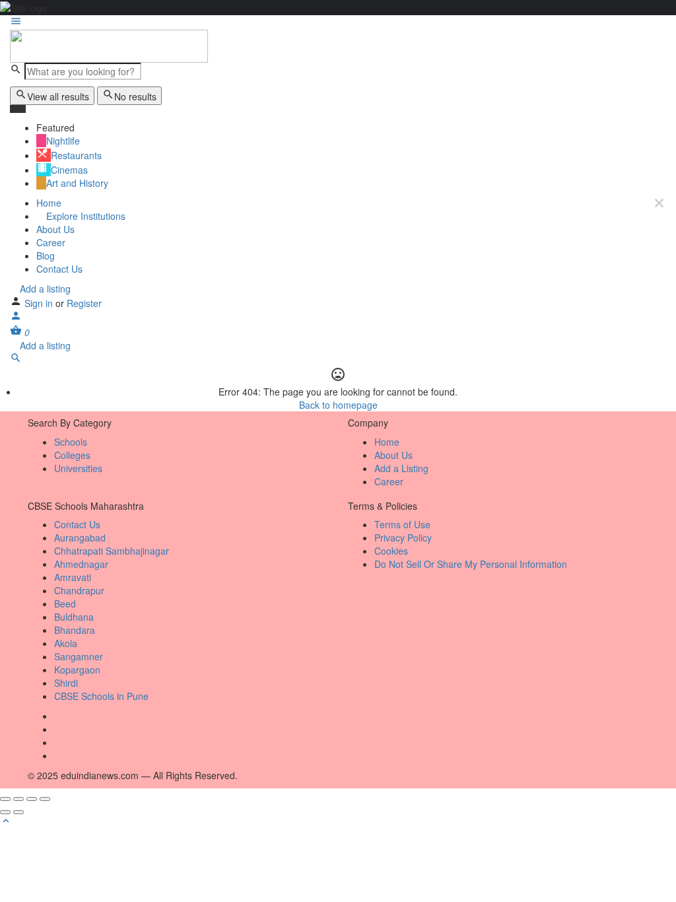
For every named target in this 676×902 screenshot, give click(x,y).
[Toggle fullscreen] (31, 799)
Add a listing (44, 288)
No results (135, 96)
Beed (65, 603)
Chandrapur (79, 590)
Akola (65, 643)
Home (48, 202)
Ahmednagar (81, 564)
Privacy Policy (403, 537)
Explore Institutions (84, 216)
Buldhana (74, 616)
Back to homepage (338, 404)
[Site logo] (109, 45)
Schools (70, 441)
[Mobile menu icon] (338, 22)
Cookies (391, 550)
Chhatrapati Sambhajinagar (111, 550)
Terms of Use (402, 524)
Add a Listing (401, 468)
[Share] (18, 799)
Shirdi (66, 682)
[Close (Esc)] (5, 799)
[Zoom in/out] (45, 799)
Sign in (39, 303)
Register (84, 303)
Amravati (72, 577)
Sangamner (78, 656)
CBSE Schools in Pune (101, 696)
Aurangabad (80, 537)
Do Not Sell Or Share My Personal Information (470, 564)
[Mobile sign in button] (16, 317)
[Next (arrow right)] (18, 812)
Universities (78, 468)
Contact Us (59, 268)
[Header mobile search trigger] (16, 359)
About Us (55, 229)
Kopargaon (77, 669)
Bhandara (74, 630)
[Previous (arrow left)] (5, 812)
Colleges (72, 455)
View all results (58, 96)
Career (50, 242)
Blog (45, 255)
